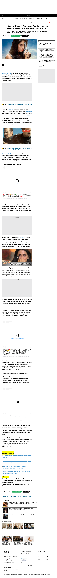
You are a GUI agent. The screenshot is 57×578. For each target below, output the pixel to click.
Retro (47, 559)
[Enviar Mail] (3, 67)
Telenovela (25, 496)
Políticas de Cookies (25, 555)
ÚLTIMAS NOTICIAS (43, 41)
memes (28, 115)
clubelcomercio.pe (13, 574)
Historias (40, 566)
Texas (22, 18)
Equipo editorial (6, 554)
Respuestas (40, 553)
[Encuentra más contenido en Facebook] (3, 35)
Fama (39, 559)
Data (47, 556)
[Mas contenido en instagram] (31, 565)
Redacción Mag (7, 67)
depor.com (25, 574)
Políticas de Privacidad (25, 553)
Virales (39, 562)
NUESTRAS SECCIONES (41, 551)
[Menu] (3, 15)
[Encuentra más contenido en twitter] (6, 35)
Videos (47, 553)
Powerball (34, 18)
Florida (15, 18)
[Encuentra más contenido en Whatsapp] (8, 35)
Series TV (20, 496)
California (18, 18)
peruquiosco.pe (44, 574)
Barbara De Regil (18, 198)
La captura (45, 18)
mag (49, 574)
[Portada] (6, 553)
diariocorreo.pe (37, 574)
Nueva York (25, 18)
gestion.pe (20, 574)
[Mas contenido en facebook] (26, 565)
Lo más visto (6, 500)
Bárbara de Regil (14, 496)
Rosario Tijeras (6, 496)
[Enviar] (3, 18)
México (29, 496)
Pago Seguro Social (40, 18)
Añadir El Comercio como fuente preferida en (40, 22)
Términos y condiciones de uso (26, 551)
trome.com (31, 574)
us (38, 556)
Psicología (30, 18)
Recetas (47, 562)
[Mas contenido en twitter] (28, 565)
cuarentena (10, 109)
